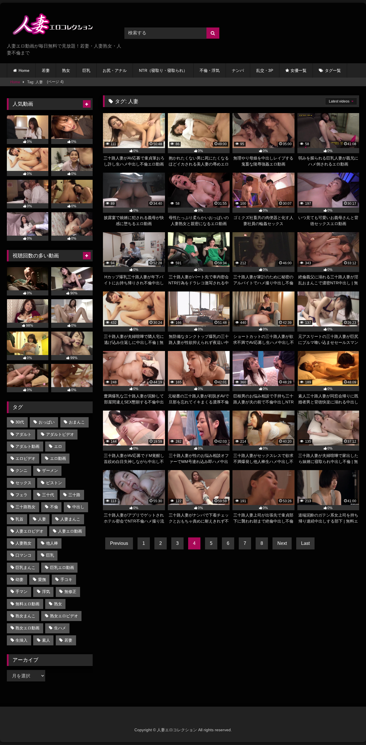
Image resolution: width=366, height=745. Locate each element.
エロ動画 (58, 458)
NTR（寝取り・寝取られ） (163, 70)
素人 (46, 640)
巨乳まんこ (25, 567)
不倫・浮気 (210, 70)
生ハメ (60, 628)
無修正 (70, 591)
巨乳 (86, 70)
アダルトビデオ (60, 434)
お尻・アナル (115, 70)
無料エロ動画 (27, 604)
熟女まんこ (25, 616)
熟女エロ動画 (27, 628)
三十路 (74, 494)
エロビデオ (25, 458)
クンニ (21, 470)
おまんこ (77, 422)
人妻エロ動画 (70, 531)
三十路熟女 (25, 506)
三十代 (48, 494)
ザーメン (50, 470)
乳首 (19, 519)
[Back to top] (348, 728)
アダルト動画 (27, 446)
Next (282, 543)
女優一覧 (299, 70)
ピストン (54, 482)
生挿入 (21, 640)
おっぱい (47, 422)
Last (305, 543)
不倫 (54, 506)
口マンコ (23, 555)
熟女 (66, 70)
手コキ (66, 579)
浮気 (46, 591)
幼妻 (19, 579)
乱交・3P (264, 70)
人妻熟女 (23, 543)
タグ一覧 (333, 70)
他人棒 (52, 543)
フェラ (21, 494)
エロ (58, 446)
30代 (19, 422)
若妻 (46, 70)
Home (24, 70)
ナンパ (238, 70)
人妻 (42, 519)
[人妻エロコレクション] (50, 25)
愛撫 (42, 579)
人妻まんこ (70, 519)
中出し (78, 506)
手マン (21, 591)
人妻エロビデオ (29, 531)
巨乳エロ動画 (62, 567)
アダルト (23, 434)
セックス (23, 482)
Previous (119, 543)
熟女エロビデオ (64, 616)
